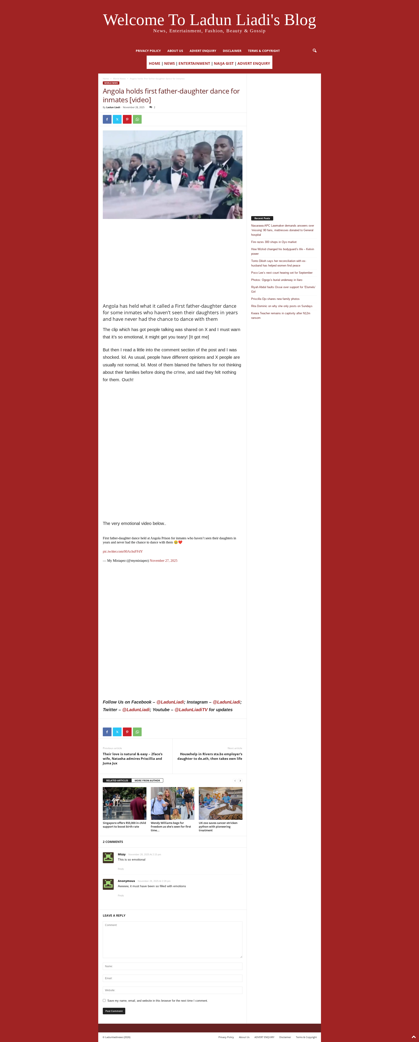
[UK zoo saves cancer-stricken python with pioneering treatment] (220, 803)
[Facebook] (107, 119)
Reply (121, 869)
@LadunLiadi (170, 702)
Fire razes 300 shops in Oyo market (274, 242)
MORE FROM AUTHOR (147, 780)
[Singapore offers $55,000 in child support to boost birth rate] (124, 803)
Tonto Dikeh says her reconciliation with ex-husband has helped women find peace (278, 263)
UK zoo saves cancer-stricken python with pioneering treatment (218, 826)
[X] (117, 119)
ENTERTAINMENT (194, 63)
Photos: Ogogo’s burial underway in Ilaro (276, 280)
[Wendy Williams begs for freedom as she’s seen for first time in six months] (172, 803)
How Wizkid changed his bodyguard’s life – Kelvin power (282, 251)
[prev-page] (235, 780)
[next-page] (240, 780)
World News (119, 78)
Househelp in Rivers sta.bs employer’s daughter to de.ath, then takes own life (209, 756)
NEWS (169, 63)
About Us (175, 51)
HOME (154, 63)
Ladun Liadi (113, 107)
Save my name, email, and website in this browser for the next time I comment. (157, 1000)
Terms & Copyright (264, 51)
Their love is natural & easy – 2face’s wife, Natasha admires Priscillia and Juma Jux (132, 758)
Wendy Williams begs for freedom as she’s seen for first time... (171, 826)
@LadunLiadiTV (191, 709)
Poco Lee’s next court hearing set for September (282, 272)
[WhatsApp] (137, 119)
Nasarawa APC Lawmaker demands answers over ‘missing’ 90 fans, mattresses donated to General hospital (282, 230)
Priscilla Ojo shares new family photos (275, 299)
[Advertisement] (173, 230)
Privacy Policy (148, 51)
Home (106, 78)
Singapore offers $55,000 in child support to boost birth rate (124, 824)
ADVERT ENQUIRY (203, 51)
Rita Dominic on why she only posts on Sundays (282, 306)
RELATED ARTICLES (117, 780)
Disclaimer (232, 51)
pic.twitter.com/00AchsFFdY (123, 551)
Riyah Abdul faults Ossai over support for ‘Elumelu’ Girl (283, 289)
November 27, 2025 (163, 560)
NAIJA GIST (224, 63)
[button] (314, 51)
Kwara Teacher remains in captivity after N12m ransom (280, 315)
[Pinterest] (127, 119)
